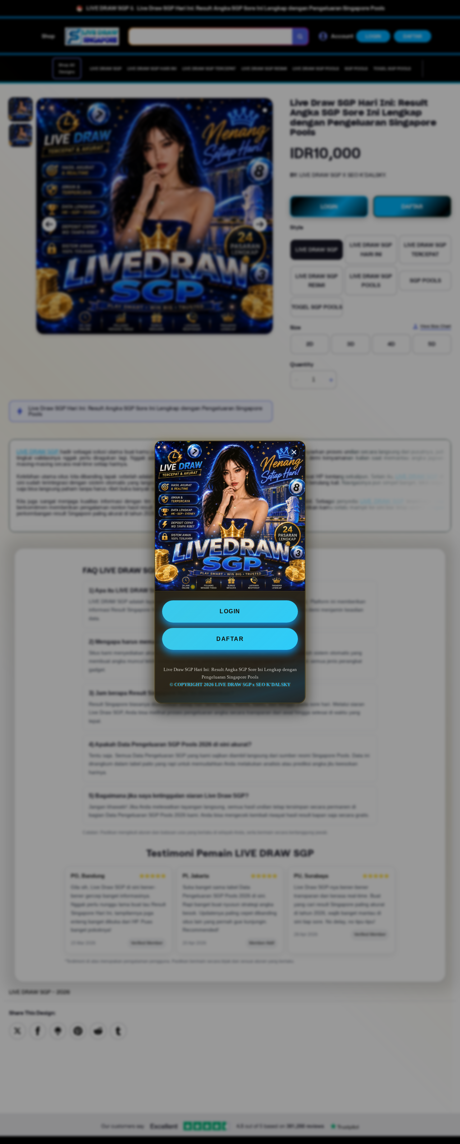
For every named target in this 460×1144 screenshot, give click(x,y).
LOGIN (230, 611)
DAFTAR (230, 639)
